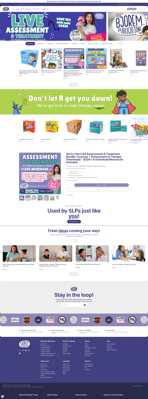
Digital (28, 4)
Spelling (86, 346)
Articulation (65, 344)
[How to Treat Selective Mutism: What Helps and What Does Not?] (19, 253)
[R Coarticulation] (51, 127)
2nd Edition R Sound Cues (26, 139)
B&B (36, 4)
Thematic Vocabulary (46, 351)
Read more (5, 269)
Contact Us (87, 369)
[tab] (30, 43)
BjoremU (32, 4)
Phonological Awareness (90, 347)
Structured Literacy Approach (47, 355)
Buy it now (97, 189)
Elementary (109, 347)
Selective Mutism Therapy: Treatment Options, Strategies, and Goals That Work (52, 265)
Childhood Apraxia (67, 346)
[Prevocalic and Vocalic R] (74, 127)
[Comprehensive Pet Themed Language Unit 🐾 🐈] (118, 58)
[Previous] (24, 39)
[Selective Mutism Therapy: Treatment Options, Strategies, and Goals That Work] (55, 253)
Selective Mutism (67, 353)
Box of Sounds (44, 369)
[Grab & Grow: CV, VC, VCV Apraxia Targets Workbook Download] (96, 58)
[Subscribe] (85, 305)
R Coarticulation (45, 139)
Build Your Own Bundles (46, 377)
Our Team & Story (89, 364)
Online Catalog (66, 369)
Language (65, 349)
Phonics (86, 344)
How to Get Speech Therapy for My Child (124, 264)
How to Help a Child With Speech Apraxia (88, 264)
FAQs (86, 367)
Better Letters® (44, 366)
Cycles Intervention (45, 346)
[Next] (124, 39)
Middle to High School (112, 349)
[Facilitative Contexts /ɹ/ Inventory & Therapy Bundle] (118, 127)
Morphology (87, 351)
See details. (53, 332)
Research (65, 371)
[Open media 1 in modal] (40, 173)
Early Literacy (88, 355)
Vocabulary (87, 349)
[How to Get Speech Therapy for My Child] (128, 253)
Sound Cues (43, 364)
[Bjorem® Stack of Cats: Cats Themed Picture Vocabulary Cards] (51, 58)
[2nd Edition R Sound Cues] (29, 127)
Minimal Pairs (44, 344)
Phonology (65, 347)
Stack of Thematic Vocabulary (48, 371)
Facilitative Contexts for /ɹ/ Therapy (95, 139)
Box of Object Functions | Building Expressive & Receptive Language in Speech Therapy (28, 72)
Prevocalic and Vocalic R (70, 139)
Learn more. (83, 332)
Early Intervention (111, 344)
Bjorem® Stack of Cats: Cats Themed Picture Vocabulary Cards (51, 71)
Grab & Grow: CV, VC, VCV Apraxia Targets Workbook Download (95, 71)
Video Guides (66, 367)
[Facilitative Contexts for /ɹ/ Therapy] (96, 127)
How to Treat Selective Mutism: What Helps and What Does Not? (18, 265)
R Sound (42, 367)
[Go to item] (21, 197)
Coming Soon (66, 364)
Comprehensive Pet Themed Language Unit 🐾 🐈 (115, 71)
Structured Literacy (89, 353)
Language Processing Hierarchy (48, 353)
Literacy (64, 351)
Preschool (109, 346)
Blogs (64, 373)
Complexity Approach (46, 347)
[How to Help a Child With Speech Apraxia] (92, 253)
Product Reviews (66, 366)
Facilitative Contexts (45, 349)
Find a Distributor (89, 366)
